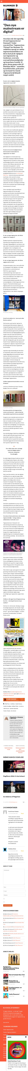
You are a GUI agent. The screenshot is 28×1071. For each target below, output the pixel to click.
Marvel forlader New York (18, 926)
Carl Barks (12, 703)
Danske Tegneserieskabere (9, 1032)
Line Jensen (13, 710)
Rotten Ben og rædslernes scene (14, 981)
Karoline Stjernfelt (14, 708)
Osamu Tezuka (6, 710)
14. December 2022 (14, 813)
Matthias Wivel (12, 848)
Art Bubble (5, 1040)
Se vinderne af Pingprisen (11, 797)
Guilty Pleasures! (17, 937)
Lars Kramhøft (8, 926)
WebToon (7, 703)
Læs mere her (6, 1022)
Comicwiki (5, 1034)
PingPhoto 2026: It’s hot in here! (14, 776)
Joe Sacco (21, 706)
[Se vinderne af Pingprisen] (14, 792)
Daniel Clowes (19, 703)
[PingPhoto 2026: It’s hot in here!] (14, 771)
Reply (22, 813)
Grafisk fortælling (7, 706)
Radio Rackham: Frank (8, 748)
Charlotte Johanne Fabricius (17, 35)
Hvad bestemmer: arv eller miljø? (15, 988)
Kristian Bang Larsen (13, 802)
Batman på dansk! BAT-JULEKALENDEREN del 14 (20, 750)
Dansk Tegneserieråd (8, 1029)
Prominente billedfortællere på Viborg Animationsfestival (11, 968)
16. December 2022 (14, 850)
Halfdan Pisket (15, 706)
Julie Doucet (6, 708)
